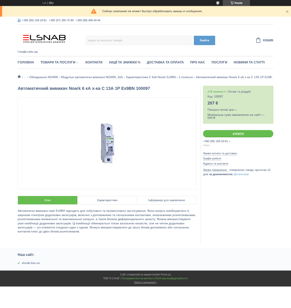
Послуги (219, 62)
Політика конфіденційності (171, 278)
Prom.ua (166, 274)
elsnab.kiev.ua (31, 263)
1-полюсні (186, 77)
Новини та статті (249, 62)
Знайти (204, 40)
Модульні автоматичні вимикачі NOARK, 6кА (92, 77)
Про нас (197, 62)
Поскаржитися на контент (137, 278)
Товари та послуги (57, 62)
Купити (238, 134)
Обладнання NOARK (43, 77)
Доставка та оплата (165, 62)
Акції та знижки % (124, 62)
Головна (26, 62)
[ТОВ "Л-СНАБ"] (52, 37)
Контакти (93, 62)
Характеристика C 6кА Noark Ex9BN (151, 77)
